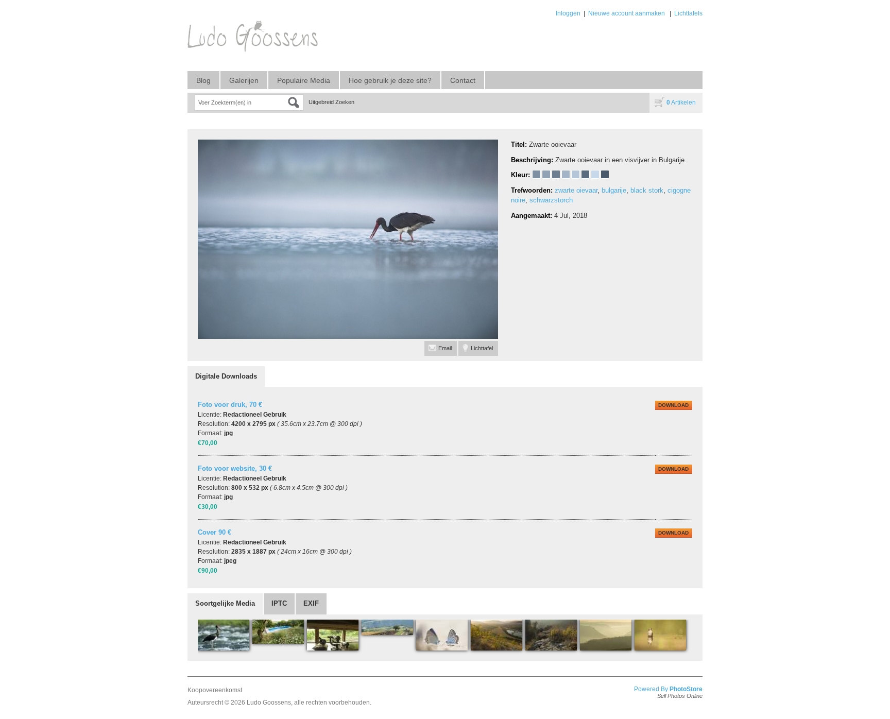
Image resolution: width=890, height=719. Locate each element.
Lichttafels (688, 13)
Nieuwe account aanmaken (626, 13)
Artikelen (681, 102)
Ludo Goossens (269, 702)
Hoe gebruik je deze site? (390, 80)
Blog (203, 80)
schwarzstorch (551, 200)
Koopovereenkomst (214, 690)
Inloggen (568, 13)
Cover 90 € (214, 532)
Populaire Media (303, 80)
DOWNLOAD (673, 405)
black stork (646, 190)
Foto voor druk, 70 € (230, 404)
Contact (462, 80)
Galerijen (244, 80)
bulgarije (614, 190)
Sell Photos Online (680, 696)
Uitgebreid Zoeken (331, 102)
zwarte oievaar (576, 190)
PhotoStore (686, 689)
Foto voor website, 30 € (235, 468)
